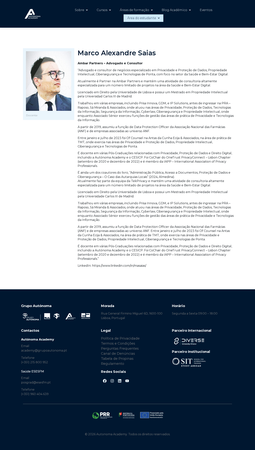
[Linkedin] (119, 381)
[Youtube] (127, 381)
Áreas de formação (134, 10)
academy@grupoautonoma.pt (44, 350)
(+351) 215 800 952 (35, 362)
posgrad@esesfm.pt (36, 382)
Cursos (102, 10)
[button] (81, 10)
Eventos (206, 10)
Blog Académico (174, 10)
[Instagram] (112, 381)
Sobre (79, 10)
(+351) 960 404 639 (35, 394)
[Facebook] (104, 381)
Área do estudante (141, 18)
